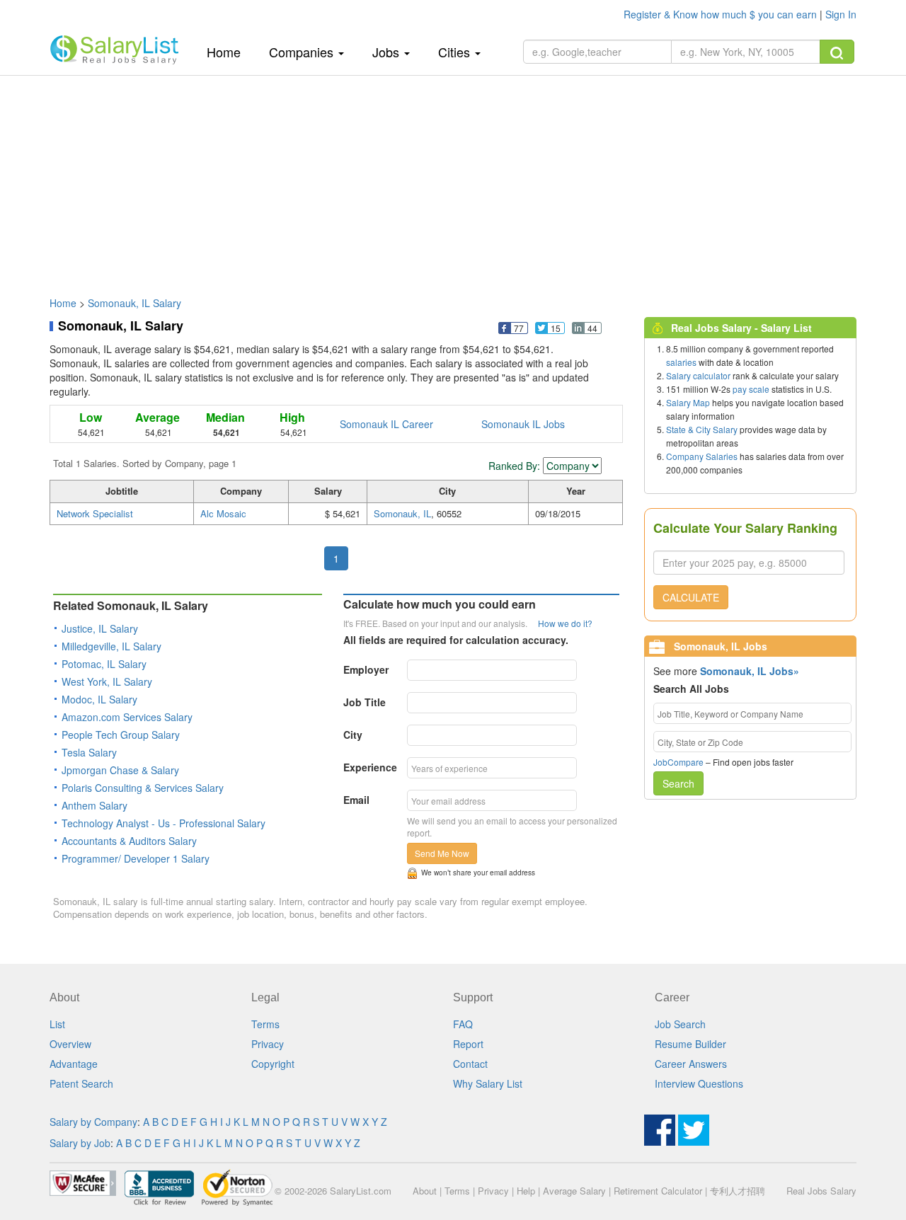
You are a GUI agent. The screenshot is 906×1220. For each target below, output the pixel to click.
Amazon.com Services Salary (127, 717)
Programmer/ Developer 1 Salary (136, 858)
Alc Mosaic (223, 513)
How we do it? (565, 623)
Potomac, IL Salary (104, 664)
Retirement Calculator (658, 1190)
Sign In (840, 14)
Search (678, 783)
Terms (265, 1024)
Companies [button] (303, 51)
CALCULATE (691, 597)
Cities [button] (456, 51)
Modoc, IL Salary (99, 699)
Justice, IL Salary (100, 628)
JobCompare (678, 762)
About (425, 1190)
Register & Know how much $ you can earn (722, 14)
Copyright (272, 1064)
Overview (70, 1044)
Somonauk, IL (402, 513)
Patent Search (81, 1083)
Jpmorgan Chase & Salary (120, 770)
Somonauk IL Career (386, 424)
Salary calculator (698, 375)
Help (526, 1190)
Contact (470, 1064)
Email (356, 800)
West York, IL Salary (107, 681)
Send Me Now (442, 853)
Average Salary (574, 1190)
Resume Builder (690, 1044)
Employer (366, 669)
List (57, 1024)
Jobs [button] (387, 51)
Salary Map (688, 402)
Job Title (364, 702)
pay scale (751, 389)
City (352, 734)
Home (229, 51)
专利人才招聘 (737, 1190)
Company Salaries (702, 456)
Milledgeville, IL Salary (111, 646)
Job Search (680, 1024)
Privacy (267, 1044)
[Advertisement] (453, 179)
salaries (681, 362)
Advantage (74, 1064)
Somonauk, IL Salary (134, 303)
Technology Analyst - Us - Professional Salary (163, 823)
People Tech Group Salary (121, 734)
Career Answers (691, 1064)
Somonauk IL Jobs (523, 424)
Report (468, 1044)
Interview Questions (699, 1083)
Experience (370, 767)
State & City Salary (702, 429)
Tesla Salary (89, 752)
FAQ (463, 1024)
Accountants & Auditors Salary (129, 841)
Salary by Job (80, 1143)
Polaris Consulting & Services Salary (143, 788)
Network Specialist (95, 513)
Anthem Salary (94, 805)
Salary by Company (93, 1122)
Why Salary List (487, 1083)
